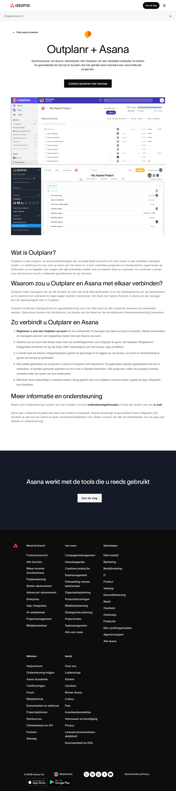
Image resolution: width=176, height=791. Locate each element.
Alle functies (34, 561)
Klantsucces (34, 718)
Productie (109, 621)
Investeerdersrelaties (78, 712)
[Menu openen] (164, 5)
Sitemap (31, 738)
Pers (67, 705)
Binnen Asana (73, 692)
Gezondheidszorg (114, 594)
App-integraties (36, 605)
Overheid (109, 608)
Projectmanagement (39, 618)
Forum (30, 692)
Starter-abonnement (39, 585)
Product (108, 581)
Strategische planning (78, 612)
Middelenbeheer (36, 625)
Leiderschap (73, 672)
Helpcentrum (34, 666)
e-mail (158, 404)
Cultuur (69, 698)
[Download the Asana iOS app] (37, 782)
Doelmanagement (76, 575)
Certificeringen (35, 685)
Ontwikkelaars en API (39, 725)
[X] (86, 774)
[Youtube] (110, 774)
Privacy (69, 725)
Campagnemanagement (80, 555)
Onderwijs (109, 614)
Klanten (69, 679)
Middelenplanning (76, 605)
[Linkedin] (92, 774)
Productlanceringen (77, 599)
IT (104, 575)
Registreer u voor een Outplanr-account (41, 331)
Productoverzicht (37, 555)
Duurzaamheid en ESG (79, 742)
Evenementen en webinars (42, 705)
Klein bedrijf (110, 555)
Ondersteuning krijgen (40, 672)
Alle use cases (74, 632)
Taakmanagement (76, 625)
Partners (31, 732)
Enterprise (32, 599)
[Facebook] (104, 774)
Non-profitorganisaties (117, 627)
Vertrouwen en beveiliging (81, 718)
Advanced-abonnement (41, 592)
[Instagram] (98, 774)
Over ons (70, 666)
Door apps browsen (27, 32)
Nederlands (66, 774)
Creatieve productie (77, 568)
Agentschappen (113, 634)
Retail (107, 601)
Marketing (109, 561)
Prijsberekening (36, 579)
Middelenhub (34, 698)
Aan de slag (151, 5)
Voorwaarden (131, 774)
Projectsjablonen (36, 712)
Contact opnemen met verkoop (87, 83)
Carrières (70, 685)
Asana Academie (37, 679)
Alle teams (110, 641)
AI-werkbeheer (35, 612)
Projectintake (73, 618)
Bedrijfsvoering (112, 568)
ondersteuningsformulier (102, 404)
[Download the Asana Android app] (59, 782)
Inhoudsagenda (75, 561)
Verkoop (108, 588)
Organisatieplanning (78, 592)
